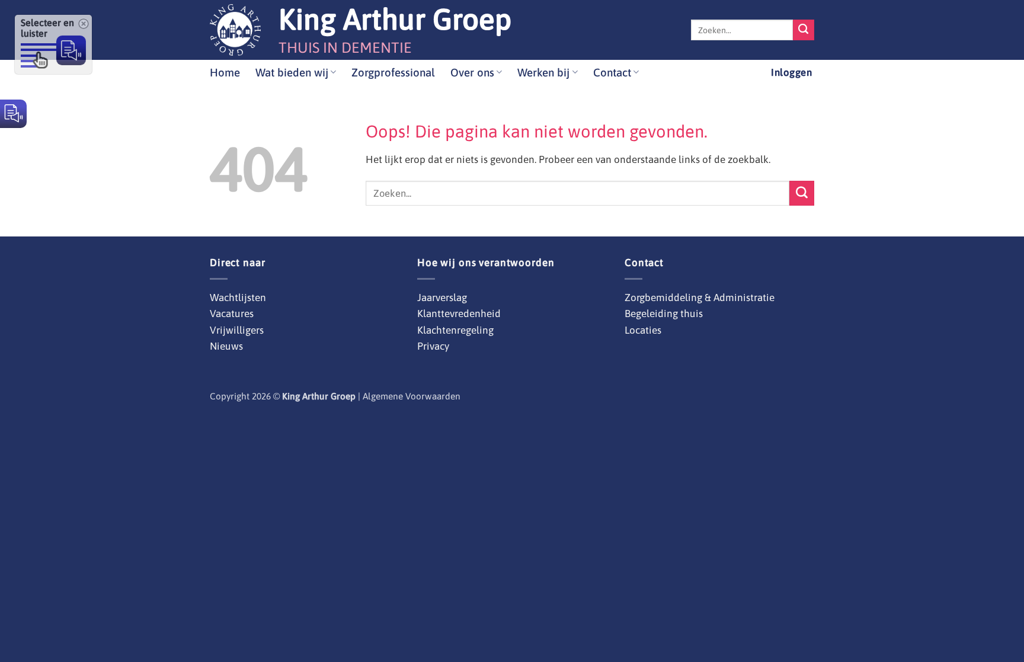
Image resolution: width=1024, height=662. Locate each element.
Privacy (433, 346)
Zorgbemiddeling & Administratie (700, 297)
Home (225, 72)
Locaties (643, 330)
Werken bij (543, 72)
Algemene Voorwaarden (411, 396)
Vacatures (232, 313)
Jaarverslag (442, 297)
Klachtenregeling (455, 330)
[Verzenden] (803, 30)
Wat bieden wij (291, 72)
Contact (612, 72)
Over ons (472, 72)
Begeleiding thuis (664, 313)
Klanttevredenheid (459, 313)
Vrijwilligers (237, 330)
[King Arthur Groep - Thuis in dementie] (235, 30)
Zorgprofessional (393, 72)
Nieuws (226, 346)
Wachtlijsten (238, 297)
